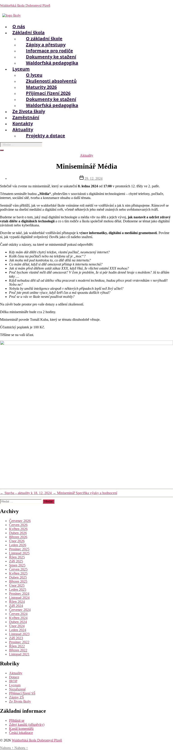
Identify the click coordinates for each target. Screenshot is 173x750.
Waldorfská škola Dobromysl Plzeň (25, 5)
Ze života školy (20, 701)
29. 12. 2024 (93, 178)
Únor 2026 (17, 541)
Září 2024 (16, 606)
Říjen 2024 (17, 602)
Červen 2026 (18, 525)
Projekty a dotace (45, 136)
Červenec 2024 (20, 610)
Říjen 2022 (17, 646)
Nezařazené (17, 689)
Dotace (14, 677)
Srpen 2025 (17, 565)
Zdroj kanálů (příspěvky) (26, 724)
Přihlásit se (16, 720)
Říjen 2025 (17, 557)
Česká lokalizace (21, 733)
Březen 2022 (18, 650)
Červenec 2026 (20, 521)
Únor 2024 (17, 626)
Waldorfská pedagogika (52, 63)
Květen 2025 (18, 573)
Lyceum (14, 685)
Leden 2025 (17, 589)
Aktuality (86, 155)
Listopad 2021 (19, 654)
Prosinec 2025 (19, 549)
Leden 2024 (17, 630)
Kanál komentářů (21, 728)
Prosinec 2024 (19, 593)
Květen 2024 (18, 618)
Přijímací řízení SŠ (22, 693)
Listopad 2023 (19, 634)
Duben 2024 (18, 622)
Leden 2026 (17, 545)
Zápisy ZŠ (16, 697)
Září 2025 (16, 561)
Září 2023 (16, 638)
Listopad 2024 (19, 598)
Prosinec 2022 (19, 642)
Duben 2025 (18, 577)
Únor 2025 (17, 585)
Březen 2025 (18, 581)
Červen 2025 (18, 569)
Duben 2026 (18, 533)
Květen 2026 (18, 529)
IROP (13, 681)
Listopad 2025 (19, 553)
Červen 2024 (18, 614)
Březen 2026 (18, 537)
